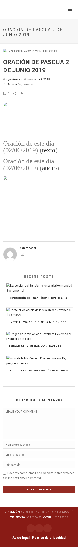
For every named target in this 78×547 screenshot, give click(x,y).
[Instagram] (31, 528)
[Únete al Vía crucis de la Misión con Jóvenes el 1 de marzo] (39, 312)
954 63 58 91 (26, 517)
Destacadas (14, 84)
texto (48, 150)
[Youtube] (47, 528)
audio (49, 168)
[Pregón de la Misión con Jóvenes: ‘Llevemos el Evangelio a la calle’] (39, 336)
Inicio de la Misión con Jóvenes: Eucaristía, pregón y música (41, 370)
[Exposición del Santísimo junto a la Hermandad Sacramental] (39, 288)
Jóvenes (28, 84)
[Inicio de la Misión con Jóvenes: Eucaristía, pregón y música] (39, 361)
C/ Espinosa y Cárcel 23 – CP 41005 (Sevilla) (39, 511)
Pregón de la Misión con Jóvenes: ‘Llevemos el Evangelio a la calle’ (41, 346)
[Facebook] (39, 528)
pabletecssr (15, 79)
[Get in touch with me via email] (22, 255)
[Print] (24, 93)
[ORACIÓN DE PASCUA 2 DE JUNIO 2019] (39, 51)
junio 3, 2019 (42, 79)
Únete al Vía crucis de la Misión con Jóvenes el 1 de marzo (41, 322)
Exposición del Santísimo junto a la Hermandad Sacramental (41, 298)
